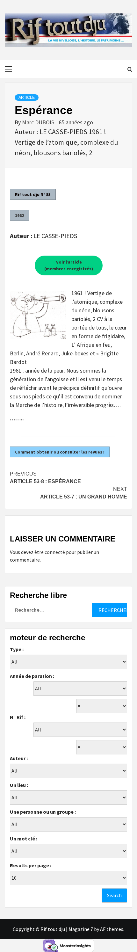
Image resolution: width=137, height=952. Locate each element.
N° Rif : (17, 717)
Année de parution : (32, 676)
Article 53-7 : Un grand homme (83, 492)
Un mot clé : (23, 838)
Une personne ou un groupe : (43, 812)
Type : (17, 649)
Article (26, 97)
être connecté (49, 552)
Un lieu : (19, 785)
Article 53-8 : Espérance (45, 477)
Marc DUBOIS (38, 122)
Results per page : (30, 865)
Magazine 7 (80, 929)
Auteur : (19, 758)
